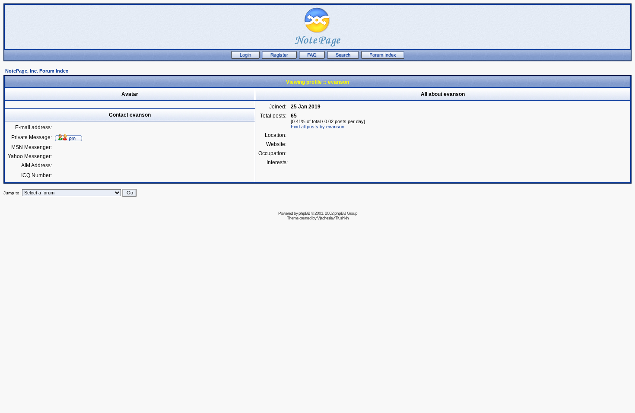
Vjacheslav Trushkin (333, 218)
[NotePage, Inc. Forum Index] (383, 57)
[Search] (343, 57)
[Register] (279, 57)
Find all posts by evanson (317, 126)
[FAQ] (311, 57)
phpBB (304, 213)
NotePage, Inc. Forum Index (36, 70)
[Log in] (245, 57)
